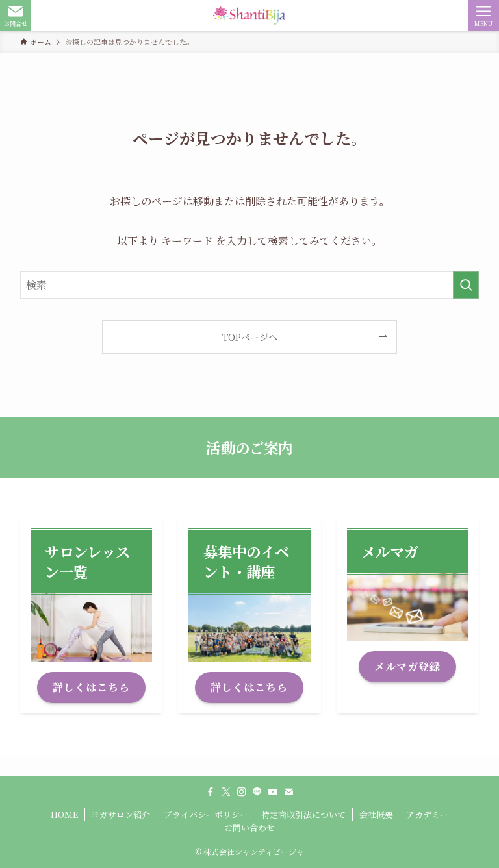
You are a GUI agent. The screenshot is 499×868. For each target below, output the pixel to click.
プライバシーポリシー (206, 814)
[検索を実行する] (466, 285)
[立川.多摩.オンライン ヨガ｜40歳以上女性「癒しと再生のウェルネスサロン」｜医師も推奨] (249, 15)
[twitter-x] (226, 792)
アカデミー (427, 814)
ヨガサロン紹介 (120, 814)
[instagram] (242, 792)
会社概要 (376, 814)
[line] (257, 792)
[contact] (288, 792)
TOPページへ (249, 336)
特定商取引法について (303, 814)
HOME (64, 814)
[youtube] (273, 792)
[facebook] (210, 792)
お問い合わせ (249, 827)
